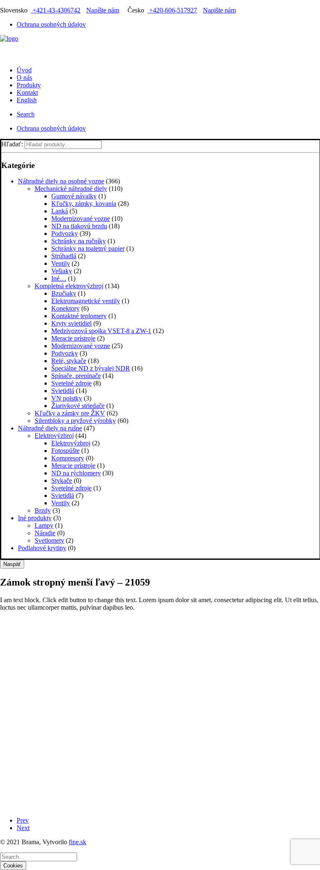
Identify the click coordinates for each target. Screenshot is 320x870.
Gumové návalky (74, 196)
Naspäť (12, 564)
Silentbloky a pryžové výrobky (75, 420)
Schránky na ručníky (78, 241)
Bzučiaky (63, 293)
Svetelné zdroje (71, 383)
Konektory (65, 308)
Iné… (58, 278)
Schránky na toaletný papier (88, 248)
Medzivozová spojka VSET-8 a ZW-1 (101, 330)
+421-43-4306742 (55, 10)
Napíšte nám (102, 10)
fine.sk (77, 841)
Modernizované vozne (80, 218)
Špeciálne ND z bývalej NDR (90, 368)
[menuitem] (168, 24)
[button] (26, 114)
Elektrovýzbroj (54, 435)
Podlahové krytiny (42, 547)
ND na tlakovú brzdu (79, 226)
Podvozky (64, 233)
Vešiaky (61, 270)
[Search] (38, 856)
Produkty (29, 85)
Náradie (45, 532)
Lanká (59, 211)
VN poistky (66, 398)
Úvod (24, 70)
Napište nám (219, 10)
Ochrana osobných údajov (51, 24)
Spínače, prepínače (76, 375)
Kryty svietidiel (71, 323)
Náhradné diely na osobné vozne (61, 181)
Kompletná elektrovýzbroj (69, 285)
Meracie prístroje (73, 338)
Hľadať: (12, 144)
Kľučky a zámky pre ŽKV (70, 413)
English (27, 100)
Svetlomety (49, 540)
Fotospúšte (65, 450)
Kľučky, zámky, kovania (83, 203)
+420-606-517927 (172, 10)
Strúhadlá (63, 256)
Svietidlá (62, 390)
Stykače (61, 480)
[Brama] (160, 47)
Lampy (44, 525)
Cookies (13, 866)
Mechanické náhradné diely (71, 188)
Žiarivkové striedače (78, 405)
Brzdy (43, 510)
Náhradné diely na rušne (50, 428)
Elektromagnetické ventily (85, 300)
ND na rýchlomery (76, 473)
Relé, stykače (68, 360)
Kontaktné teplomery (79, 315)
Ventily (60, 263)
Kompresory (67, 458)
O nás (24, 77)
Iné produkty (35, 518)
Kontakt (27, 92)
